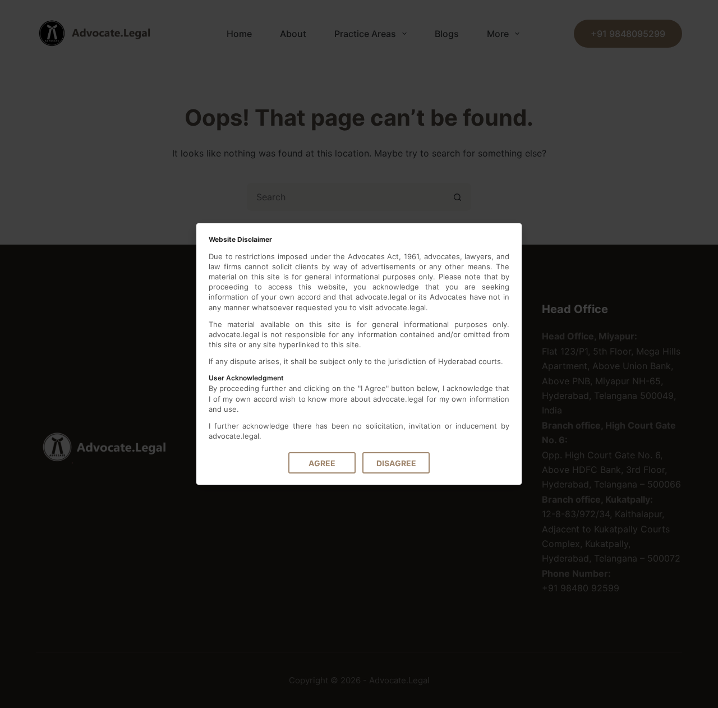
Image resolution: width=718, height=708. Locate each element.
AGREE (322, 463)
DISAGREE (396, 463)
